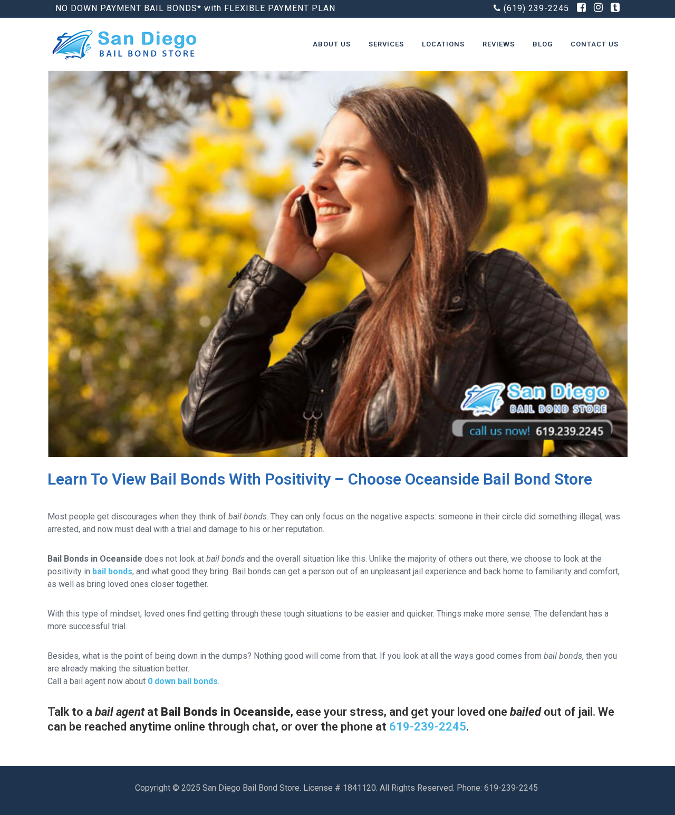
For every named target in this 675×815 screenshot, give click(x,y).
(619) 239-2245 (536, 8)
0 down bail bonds (183, 681)
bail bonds (112, 571)
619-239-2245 (427, 726)
